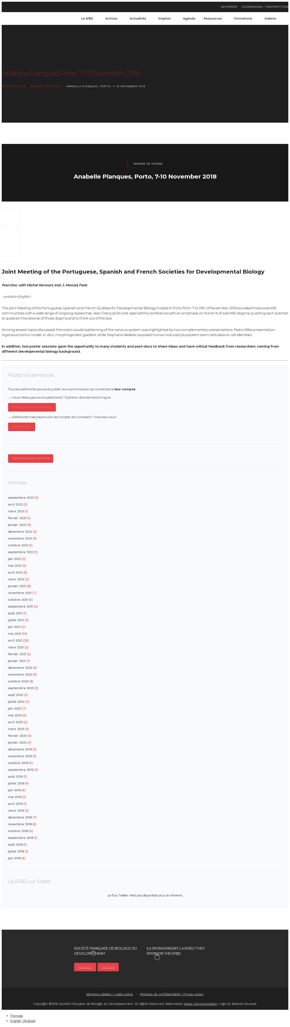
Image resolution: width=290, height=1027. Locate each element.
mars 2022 (16, 579)
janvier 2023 (17, 525)
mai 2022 (15, 566)
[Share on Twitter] (10, 234)
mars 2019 (16, 811)
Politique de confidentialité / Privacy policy (172, 994)
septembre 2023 (21, 498)
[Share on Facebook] (10, 217)
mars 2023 (16, 511)
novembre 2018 (20, 824)
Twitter (108, 967)
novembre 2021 (20, 593)
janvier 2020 (17, 742)
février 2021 (17, 654)
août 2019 (15, 776)
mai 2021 (14, 634)
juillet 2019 (16, 783)
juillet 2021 (16, 620)
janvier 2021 (17, 661)
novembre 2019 (20, 756)
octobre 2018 (18, 831)
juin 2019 (14, 790)
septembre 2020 (21, 688)
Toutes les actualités (30, 458)
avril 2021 (15, 640)
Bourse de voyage (46, 86)
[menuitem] (286, 18)
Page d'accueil (14, 86)
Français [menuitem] (16, 1016)
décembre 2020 (20, 668)
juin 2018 (14, 858)
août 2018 (15, 845)
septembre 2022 (21, 552)
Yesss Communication (200, 1004)
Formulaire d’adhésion (32, 407)
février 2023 (17, 518)
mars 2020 (16, 729)
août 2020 (15, 695)
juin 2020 (14, 708)
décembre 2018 (20, 817)
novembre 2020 (20, 674)
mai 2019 (14, 797)
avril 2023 (15, 504)
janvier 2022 (17, 586)
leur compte (124, 389)
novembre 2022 (20, 538)
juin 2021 (14, 627)
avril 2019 (15, 804)
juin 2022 (14, 559)
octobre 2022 (18, 545)
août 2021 (15, 613)
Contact (85, 967)
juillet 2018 (16, 851)
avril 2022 (15, 572)
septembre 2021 (20, 606)
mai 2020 (15, 715)
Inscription (21, 426)
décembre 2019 (20, 749)
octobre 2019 (18, 763)
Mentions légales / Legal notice (109, 994)
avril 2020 (15, 722)
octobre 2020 (18, 681)
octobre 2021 (18, 600)
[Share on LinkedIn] (10, 252)
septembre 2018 (20, 838)
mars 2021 (16, 647)
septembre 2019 (20, 770)
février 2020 (17, 736)
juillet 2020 (16, 702)
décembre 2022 (20, 532)
